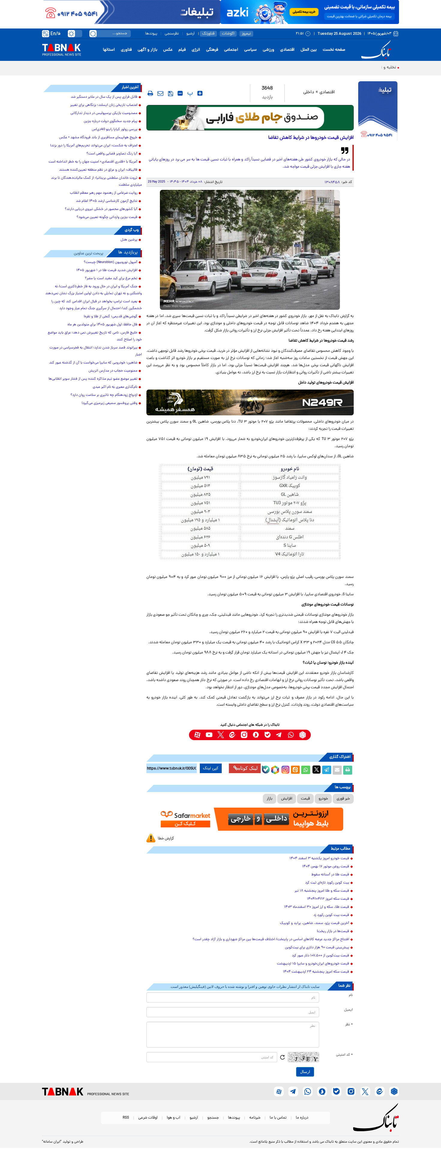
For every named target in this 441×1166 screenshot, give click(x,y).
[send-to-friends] (160, 93)
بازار (269, 799)
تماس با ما (278, 1118)
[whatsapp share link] (305, 770)
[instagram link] (244, 735)
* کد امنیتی (344, 1055)
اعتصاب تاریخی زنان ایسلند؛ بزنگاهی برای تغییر (103, 105)
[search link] (93, 33)
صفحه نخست (334, 50)
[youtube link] (209, 735)
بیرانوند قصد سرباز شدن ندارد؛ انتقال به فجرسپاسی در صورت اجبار (96, 351)
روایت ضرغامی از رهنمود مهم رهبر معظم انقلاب (103, 193)
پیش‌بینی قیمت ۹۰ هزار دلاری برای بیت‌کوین (317, 947)
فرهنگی (212, 50)
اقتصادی (287, 50)
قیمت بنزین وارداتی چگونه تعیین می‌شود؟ (106, 217)
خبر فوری (343, 799)
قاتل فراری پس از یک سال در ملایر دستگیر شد (104, 97)
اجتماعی (231, 50)
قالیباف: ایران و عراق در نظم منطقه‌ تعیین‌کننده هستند (98, 170)
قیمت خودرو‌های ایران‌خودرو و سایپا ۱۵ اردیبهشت (313, 964)
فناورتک (208, 34)
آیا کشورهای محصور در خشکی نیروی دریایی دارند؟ (101, 209)
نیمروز (246, 34)
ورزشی (268, 50)
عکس (167, 50)
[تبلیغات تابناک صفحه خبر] (378, 111)
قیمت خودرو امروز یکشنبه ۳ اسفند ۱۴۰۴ (319, 858)
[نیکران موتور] (250, 402)
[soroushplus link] (256, 735)
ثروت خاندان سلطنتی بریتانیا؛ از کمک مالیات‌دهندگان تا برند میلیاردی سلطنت (96, 181)
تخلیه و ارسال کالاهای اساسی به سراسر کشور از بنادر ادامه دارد (342, 67)
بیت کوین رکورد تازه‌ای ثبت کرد (327, 883)
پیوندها (151, 34)
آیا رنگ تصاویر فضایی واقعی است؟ (111, 154)
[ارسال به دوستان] (337, 770)
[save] (170, 94)
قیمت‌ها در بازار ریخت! (333, 931)
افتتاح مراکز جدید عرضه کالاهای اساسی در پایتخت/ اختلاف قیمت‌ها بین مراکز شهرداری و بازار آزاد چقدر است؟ (271, 939)
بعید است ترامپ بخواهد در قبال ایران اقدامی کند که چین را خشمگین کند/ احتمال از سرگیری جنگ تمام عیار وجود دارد (96, 305)
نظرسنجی (172, 34)
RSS (126, 1118)
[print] (150, 93)
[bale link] (267, 735)
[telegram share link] (326, 770)
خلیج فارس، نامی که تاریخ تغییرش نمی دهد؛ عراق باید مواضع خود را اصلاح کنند (95, 336)
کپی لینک (210, 768)
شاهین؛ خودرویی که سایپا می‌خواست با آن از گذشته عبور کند (93, 363)
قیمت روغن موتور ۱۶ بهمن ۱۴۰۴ (325, 866)
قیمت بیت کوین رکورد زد (331, 915)
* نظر (349, 1024)
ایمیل (348, 1010)
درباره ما (302, 1118)
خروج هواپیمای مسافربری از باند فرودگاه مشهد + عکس (98, 137)
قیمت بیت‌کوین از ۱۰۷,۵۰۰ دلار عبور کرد (320, 955)
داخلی (308, 92)
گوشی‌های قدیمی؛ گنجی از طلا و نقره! (110, 316)
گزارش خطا (166, 839)
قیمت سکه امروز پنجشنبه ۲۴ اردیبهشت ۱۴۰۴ (316, 972)
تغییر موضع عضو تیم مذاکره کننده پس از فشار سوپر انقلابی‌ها (93, 379)
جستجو (213, 1118)
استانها (109, 50)
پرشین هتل (129, 240)
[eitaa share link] (295, 770)
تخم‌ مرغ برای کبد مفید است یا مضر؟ (111, 278)
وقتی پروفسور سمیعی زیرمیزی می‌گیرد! (109, 403)
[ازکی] (309, 12)
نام (351, 995)
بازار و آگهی (147, 50)
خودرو (323, 799)
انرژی (196, 50)
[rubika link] (302, 735)
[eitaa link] (232, 735)
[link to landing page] (377, 50)
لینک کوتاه (248, 768)
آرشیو (190, 34)
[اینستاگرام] (284, 768)
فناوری (126, 50)
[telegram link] (279, 735)
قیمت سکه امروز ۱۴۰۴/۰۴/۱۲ (328, 899)
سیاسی (250, 50)
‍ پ (189, 93)
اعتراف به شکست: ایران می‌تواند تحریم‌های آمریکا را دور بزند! (93, 145)
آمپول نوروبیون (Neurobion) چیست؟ (110, 262)
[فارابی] (250, 117)
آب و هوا (173, 1118)
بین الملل (309, 50)
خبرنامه (254, 1118)
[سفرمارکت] (250, 819)
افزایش (286, 799)
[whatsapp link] (291, 735)
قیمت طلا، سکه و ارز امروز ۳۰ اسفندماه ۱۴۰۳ (316, 907)
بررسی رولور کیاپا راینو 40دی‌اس (114, 129)
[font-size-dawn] (180, 93)
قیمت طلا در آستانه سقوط (330, 874)
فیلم (182, 50)
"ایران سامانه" (52, 1142)
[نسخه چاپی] (347, 770)
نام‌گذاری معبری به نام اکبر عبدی (115, 387)
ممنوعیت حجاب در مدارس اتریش (112, 371)
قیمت (305, 799)
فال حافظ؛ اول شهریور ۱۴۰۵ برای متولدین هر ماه (102, 324)
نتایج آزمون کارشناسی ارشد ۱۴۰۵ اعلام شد (106, 201)
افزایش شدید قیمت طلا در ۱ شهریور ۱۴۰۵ (106, 270)
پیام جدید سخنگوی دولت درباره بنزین (110, 121)
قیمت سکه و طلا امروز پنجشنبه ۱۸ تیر (322, 891)
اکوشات (228, 34)
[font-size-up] (200, 93)
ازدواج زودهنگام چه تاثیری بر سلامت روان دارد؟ (103, 395)
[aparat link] (197, 735)
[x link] (220, 735)
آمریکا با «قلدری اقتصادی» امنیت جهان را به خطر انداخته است (93, 162)
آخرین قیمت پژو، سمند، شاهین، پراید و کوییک (314, 923)
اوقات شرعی (148, 1118)
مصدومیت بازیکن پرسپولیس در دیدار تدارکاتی (103, 113)
